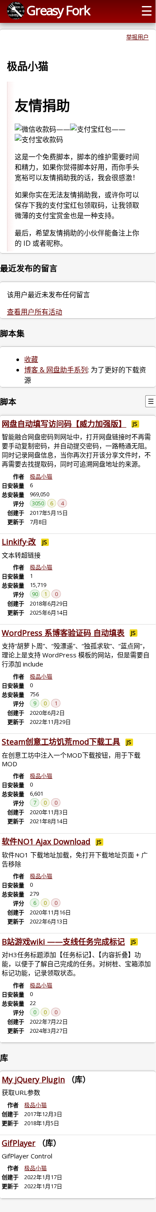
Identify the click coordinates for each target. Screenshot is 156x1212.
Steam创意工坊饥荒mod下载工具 (61, 741)
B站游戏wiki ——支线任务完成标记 (63, 941)
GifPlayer (18, 1143)
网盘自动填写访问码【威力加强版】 (64, 424)
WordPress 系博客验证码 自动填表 (63, 633)
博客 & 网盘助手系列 (56, 369)
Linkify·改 (19, 541)
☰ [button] (147, 10)
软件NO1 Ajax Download (46, 841)
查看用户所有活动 (34, 312)
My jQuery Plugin (33, 1079)
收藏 (31, 359)
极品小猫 (41, 476)
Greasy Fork (57, 10)
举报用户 (137, 37)
